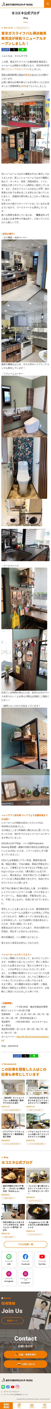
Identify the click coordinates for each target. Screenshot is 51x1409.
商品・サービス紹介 (35, 1110)
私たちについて (22, 28)
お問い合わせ (28, 1364)
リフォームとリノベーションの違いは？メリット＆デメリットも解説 (38, 1134)
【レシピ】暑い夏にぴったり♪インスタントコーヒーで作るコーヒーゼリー (38, 1189)
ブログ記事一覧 (25, 1244)
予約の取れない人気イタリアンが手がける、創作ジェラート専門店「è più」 (13, 1226)
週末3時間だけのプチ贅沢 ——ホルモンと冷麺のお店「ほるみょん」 (14, 1188)
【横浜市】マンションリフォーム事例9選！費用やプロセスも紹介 (13, 1100)
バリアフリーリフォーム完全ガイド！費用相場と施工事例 (13, 1134)
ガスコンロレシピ (34, 1200)
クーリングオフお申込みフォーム (15, 1394)
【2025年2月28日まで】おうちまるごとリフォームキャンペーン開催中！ (38, 1100)
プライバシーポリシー (11, 1392)
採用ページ (12, 1320)
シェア (5, 50)
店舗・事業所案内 (27, 1354)
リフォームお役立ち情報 (11, 1110)
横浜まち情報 (8, 1198)
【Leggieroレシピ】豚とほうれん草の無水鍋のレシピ (38, 1225)
